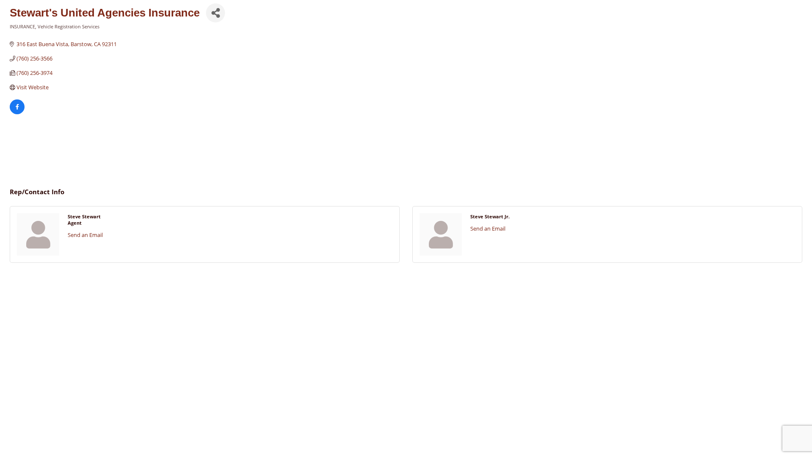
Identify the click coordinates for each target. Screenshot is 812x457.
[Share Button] (215, 12)
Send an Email (85, 235)
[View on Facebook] (17, 112)
